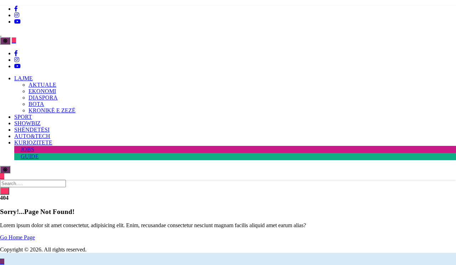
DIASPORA (43, 98)
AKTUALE (42, 85)
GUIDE (30, 156)
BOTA (36, 104)
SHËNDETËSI (32, 130)
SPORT (23, 117)
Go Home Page (17, 237)
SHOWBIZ (27, 123)
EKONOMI (42, 91)
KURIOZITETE (33, 142)
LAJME (23, 78)
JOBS (27, 149)
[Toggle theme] (5, 41)
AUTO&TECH (32, 136)
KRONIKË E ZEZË (52, 110)
